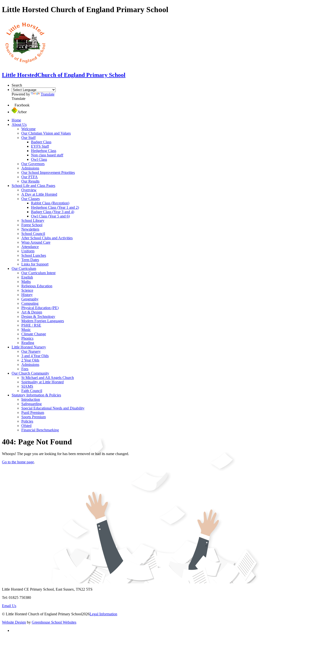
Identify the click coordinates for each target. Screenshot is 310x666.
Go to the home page (18, 462)
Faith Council (31, 391)
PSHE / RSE (31, 325)
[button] (13, 105)
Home (16, 120)
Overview (29, 190)
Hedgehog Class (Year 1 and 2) (55, 207)
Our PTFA (29, 177)
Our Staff (28, 138)
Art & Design (31, 312)
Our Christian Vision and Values (46, 133)
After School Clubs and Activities (47, 238)
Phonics (27, 338)
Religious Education (36, 286)
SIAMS (27, 386)
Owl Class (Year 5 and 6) (50, 216)
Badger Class (41, 142)
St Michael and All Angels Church (47, 378)
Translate (47, 94)
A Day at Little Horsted (39, 194)
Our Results (30, 181)
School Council (33, 234)
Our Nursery (31, 351)
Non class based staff (47, 155)
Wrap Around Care (35, 242)
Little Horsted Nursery (29, 347)
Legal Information (103, 614)
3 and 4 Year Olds (35, 356)
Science (27, 290)
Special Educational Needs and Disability (53, 408)
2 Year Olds (30, 360)
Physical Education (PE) (40, 308)
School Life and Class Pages (33, 186)
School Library (32, 220)
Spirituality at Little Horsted (42, 382)
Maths (26, 282)
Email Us (9, 606)
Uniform (27, 251)
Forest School (31, 225)
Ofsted (26, 426)
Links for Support (34, 264)
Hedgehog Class (43, 151)
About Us (19, 124)
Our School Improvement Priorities (48, 172)
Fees (24, 369)
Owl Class (39, 159)
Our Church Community (30, 373)
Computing (30, 303)
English (27, 277)
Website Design (14, 622)
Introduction (30, 399)
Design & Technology (38, 316)
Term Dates (30, 260)
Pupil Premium (32, 412)
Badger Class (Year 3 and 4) (52, 212)
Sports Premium (33, 417)
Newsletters (30, 229)
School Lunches (33, 255)
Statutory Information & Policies (36, 395)
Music (26, 330)
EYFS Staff (40, 146)
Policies (27, 421)
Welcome (28, 129)
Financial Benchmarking (40, 430)
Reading (27, 343)
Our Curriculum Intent (38, 273)
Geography (30, 299)
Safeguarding (31, 404)
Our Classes (30, 199)
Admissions (30, 168)
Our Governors (33, 164)
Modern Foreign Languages (42, 321)
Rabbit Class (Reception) (50, 203)
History (27, 295)
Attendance (30, 247)
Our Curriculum (24, 268)
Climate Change (33, 334)
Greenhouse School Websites (54, 622)
